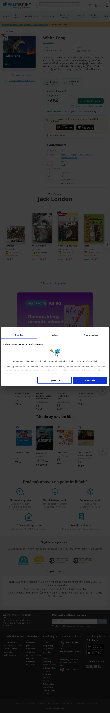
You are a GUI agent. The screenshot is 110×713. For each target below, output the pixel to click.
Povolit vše (90, 380)
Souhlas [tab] (19, 335)
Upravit (53, 380)
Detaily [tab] (55, 335)
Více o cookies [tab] (91, 335)
